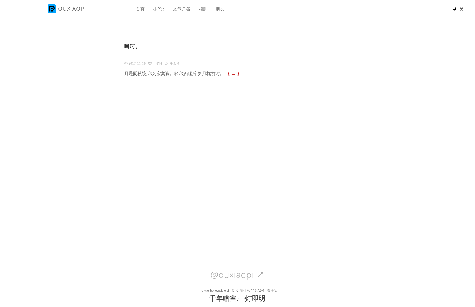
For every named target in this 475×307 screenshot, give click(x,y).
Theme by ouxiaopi (213, 290)
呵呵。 (132, 46)
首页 (140, 9)
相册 (203, 9)
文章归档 (181, 9)
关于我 (272, 290)
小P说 (158, 9)
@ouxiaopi (237, 275)
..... (233, 73)
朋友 (220, 9)
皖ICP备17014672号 (248, 290)
